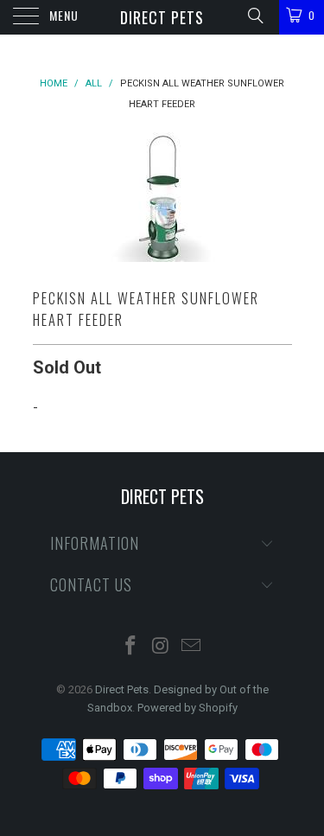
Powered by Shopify (187, 707)
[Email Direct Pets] (191, 647)
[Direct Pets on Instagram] (162, 647)
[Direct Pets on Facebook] (131, 647)
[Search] (254, 15)
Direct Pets (162, 17)
